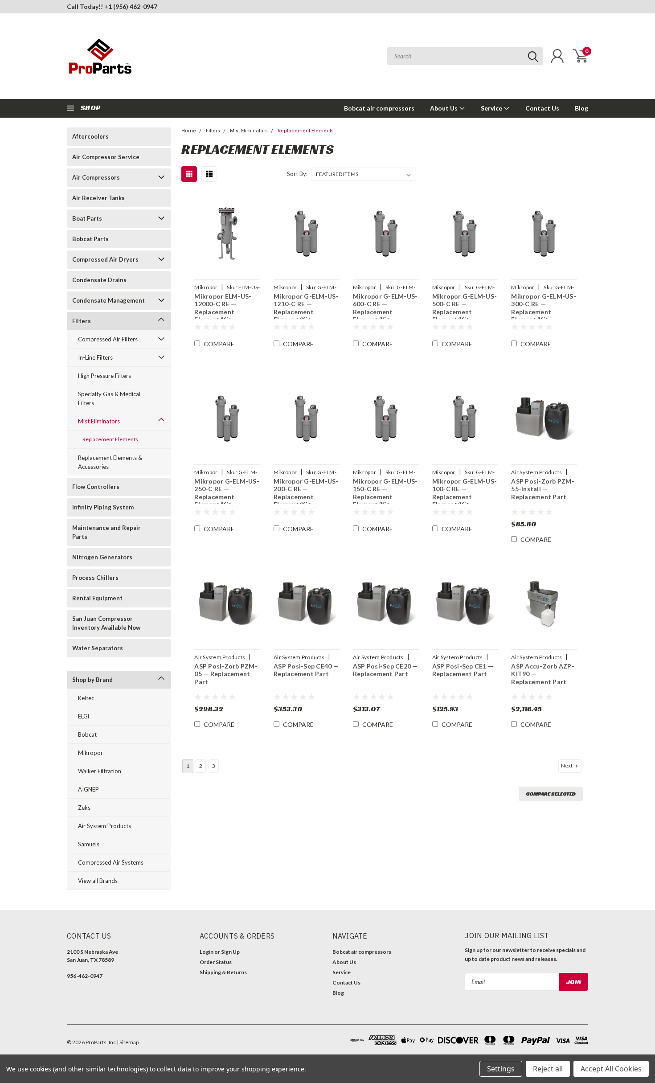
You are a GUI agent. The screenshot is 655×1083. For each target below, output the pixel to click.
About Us (444, 108)
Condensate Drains (99, 279)
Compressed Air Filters (108, 339)
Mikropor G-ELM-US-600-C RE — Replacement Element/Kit (385, 308)
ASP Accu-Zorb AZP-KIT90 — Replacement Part (542, 673)
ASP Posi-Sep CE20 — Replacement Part (385, 670)
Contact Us (542, 108)
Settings (501, 1069)
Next (567, 765)
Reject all (548, 1069)
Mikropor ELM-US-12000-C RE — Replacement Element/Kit (222, 308)
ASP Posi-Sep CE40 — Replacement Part (306, 670)
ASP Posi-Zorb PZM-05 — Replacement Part (226, 673)
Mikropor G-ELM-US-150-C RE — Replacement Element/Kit (385, 493)
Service (492, 108)
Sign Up (230, 951)
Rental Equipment (97, 598)
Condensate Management (108, 300)
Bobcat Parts (90, 238)
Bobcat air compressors (379, 108)
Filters (81, 320)
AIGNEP (88, 789)
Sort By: (297, 173)
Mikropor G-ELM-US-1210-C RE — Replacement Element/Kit (306, 308)
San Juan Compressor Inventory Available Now (106, 623)
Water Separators (97, 648)
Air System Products (104, 825)
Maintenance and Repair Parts (106, 532)
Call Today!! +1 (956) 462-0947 (112, 6)
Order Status (216, 962)
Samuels (88, 844)
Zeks (84, 807)
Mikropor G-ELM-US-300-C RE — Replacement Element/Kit (543, 308)
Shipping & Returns (223, 972)
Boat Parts (87, 218)
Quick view (227, 234)
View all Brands (98, 880)
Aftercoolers (90, 136)
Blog (581, 108)
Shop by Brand (92, 679)
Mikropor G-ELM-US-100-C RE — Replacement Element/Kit (464, 493)
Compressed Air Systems (110, 862)
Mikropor (90, 752)
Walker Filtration (99, 771)
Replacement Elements (110, 439)
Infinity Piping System (103, 507)
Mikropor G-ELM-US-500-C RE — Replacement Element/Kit (464, 308)
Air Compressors (96, 177)
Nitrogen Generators (102, 557)
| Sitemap (128, 1042)
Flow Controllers (95, 486)
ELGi (83, 716)
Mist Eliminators (99, 421)
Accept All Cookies (611, 1069)
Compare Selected (551, 793)
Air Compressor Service (105, 156)
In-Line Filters (95, 357)
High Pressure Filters (104, 375)
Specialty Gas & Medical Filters (109, 398)
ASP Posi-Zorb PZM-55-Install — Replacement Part (542, 488)
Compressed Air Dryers (105, 259)
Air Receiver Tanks (98, 197)
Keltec (86, 697)
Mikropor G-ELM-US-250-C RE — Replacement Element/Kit (226, 493)
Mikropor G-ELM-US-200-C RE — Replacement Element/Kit (306, 493)
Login (206, 951)
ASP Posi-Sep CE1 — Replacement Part (463, 670)
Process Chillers (95, 577)
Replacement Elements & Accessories (110, 462)
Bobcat (87, 734)
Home (188, 131)
